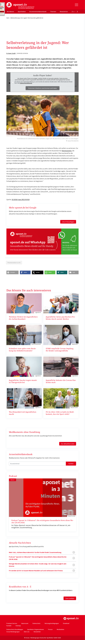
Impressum (24, 623)
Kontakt (8, 626)
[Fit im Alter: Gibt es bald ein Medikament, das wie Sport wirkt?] (61, 398)
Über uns (26, 632)
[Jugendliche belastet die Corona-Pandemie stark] (61, 366)
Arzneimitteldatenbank (37, 12)
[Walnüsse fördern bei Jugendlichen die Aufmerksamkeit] (24, 303)
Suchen (70, 464)
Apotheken (22, 12)
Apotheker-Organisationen (35, 629)
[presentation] (77, 11)
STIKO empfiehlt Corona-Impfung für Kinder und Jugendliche (59, 349)
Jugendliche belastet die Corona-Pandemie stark (61, 381)
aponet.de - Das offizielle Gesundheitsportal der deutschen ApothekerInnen (20, 5)
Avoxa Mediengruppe (13, 632)
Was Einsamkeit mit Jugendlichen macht (22, 413)
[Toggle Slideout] (76, 5)
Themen (53, 12)
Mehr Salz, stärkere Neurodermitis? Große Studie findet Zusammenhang (35, 552)
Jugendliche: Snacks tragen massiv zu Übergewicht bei (23, 381)
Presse (50, 629)
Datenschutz (36, 623)
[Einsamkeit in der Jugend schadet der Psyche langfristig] (24, 398)
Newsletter (64, 12)
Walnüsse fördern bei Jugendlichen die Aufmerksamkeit (23, 318)
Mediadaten (60, 629)
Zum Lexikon (69, 598)
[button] (12, 272)
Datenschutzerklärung (26, 83)
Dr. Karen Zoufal (10, 53)
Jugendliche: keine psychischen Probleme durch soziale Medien (60, 318)
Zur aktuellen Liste (67, 444)
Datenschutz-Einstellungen (14, 629)
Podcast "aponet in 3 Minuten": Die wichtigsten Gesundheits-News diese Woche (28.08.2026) (42, 521)
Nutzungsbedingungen (52, 623)
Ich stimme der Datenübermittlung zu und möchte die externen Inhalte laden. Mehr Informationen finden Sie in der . (43, 82)
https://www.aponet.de (71, 618)
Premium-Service (11, 623)
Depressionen (67, 151)
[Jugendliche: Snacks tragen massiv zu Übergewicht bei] (24, 366)
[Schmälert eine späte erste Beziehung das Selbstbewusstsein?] (24, 335)
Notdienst (10, 12)
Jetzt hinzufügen (68, 222)
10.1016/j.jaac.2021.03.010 (21, 199)
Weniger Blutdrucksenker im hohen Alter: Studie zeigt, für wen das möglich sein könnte (37, 565)
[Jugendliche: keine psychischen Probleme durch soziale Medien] (61, 303)
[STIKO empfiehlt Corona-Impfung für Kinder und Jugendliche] (61, 335)
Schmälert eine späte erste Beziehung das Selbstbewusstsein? (22, 349)
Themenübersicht (14, 263)
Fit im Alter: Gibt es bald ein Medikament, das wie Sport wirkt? (60, 413)
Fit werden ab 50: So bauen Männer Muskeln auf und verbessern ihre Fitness (36, 571)
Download (66, 623)
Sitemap (18, 626)
